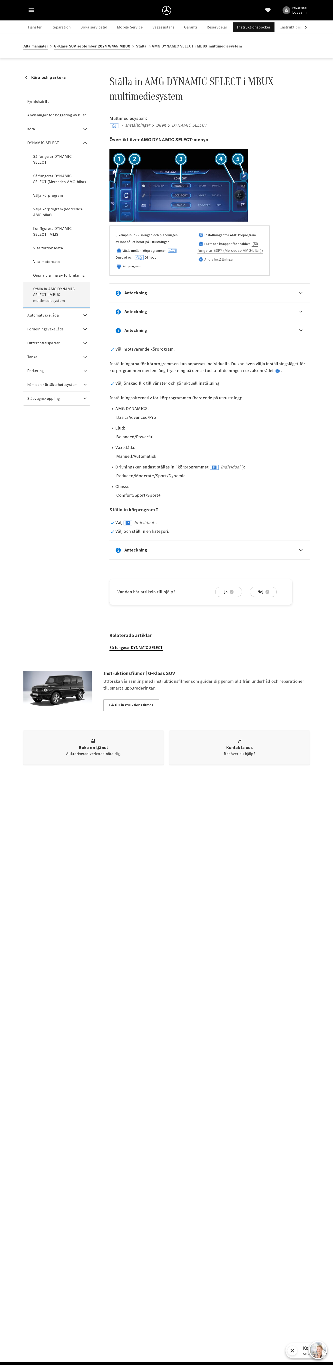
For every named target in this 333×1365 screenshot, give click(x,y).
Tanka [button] (32, 356)
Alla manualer (35, 46)
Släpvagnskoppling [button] (43, 398)
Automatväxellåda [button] (43, 315)
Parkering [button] (35, 370)
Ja (225, 591)
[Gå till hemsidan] (166, 10)
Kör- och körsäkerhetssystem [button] (52, 384)
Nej (260, 591)
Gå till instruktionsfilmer (131, 705)
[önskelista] (268, 10)
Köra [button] (31, 128)
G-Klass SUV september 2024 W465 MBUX (92, 46)
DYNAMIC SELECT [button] (43, 142)
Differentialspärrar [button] (43, 343)
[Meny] (31, 10)
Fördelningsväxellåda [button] (45, 329)
